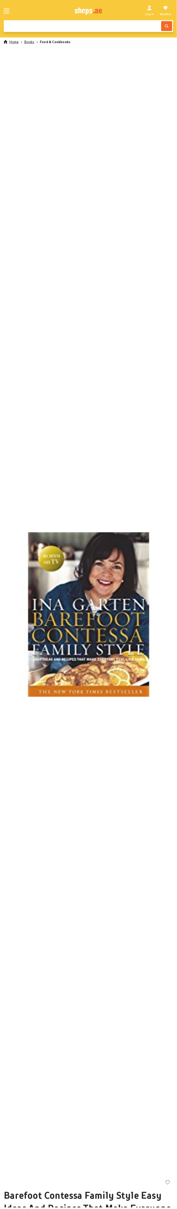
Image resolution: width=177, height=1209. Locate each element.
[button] (88, 614)
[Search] (166, 26)
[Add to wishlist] (167, 1182)
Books (29, 42)
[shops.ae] (88, 11)
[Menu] (6, 11)
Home (14, 42)
